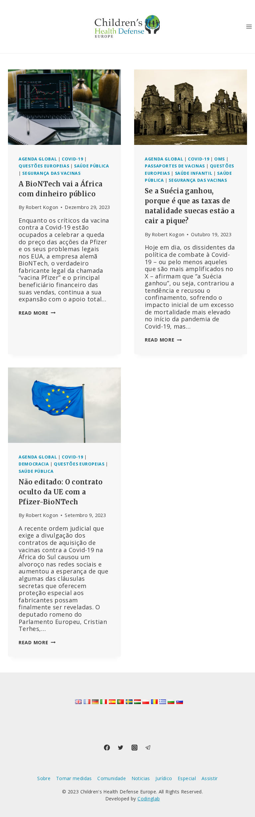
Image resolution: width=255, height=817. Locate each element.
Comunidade (111, 778)
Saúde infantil (193, 173)
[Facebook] (107, 748)
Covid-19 (72, 159)
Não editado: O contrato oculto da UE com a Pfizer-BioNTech (61, 492)
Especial (187, 778)
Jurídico (163, 778)
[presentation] (64, 107)
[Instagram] (134, 748)
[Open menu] (249, 26)
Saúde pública (91, 166)
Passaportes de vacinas (175, 166)
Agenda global (38, 159)
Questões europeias (44, 166)
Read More (37, 313)
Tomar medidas (74, 778)
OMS (219, 159)
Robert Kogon (42, 207)
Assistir (210, 778)
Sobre (43, 778)
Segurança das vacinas (51, 173)
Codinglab (148, 798)
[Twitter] (121, 748)
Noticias (140, 778)
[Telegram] (148, 748)
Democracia (34, 464)
